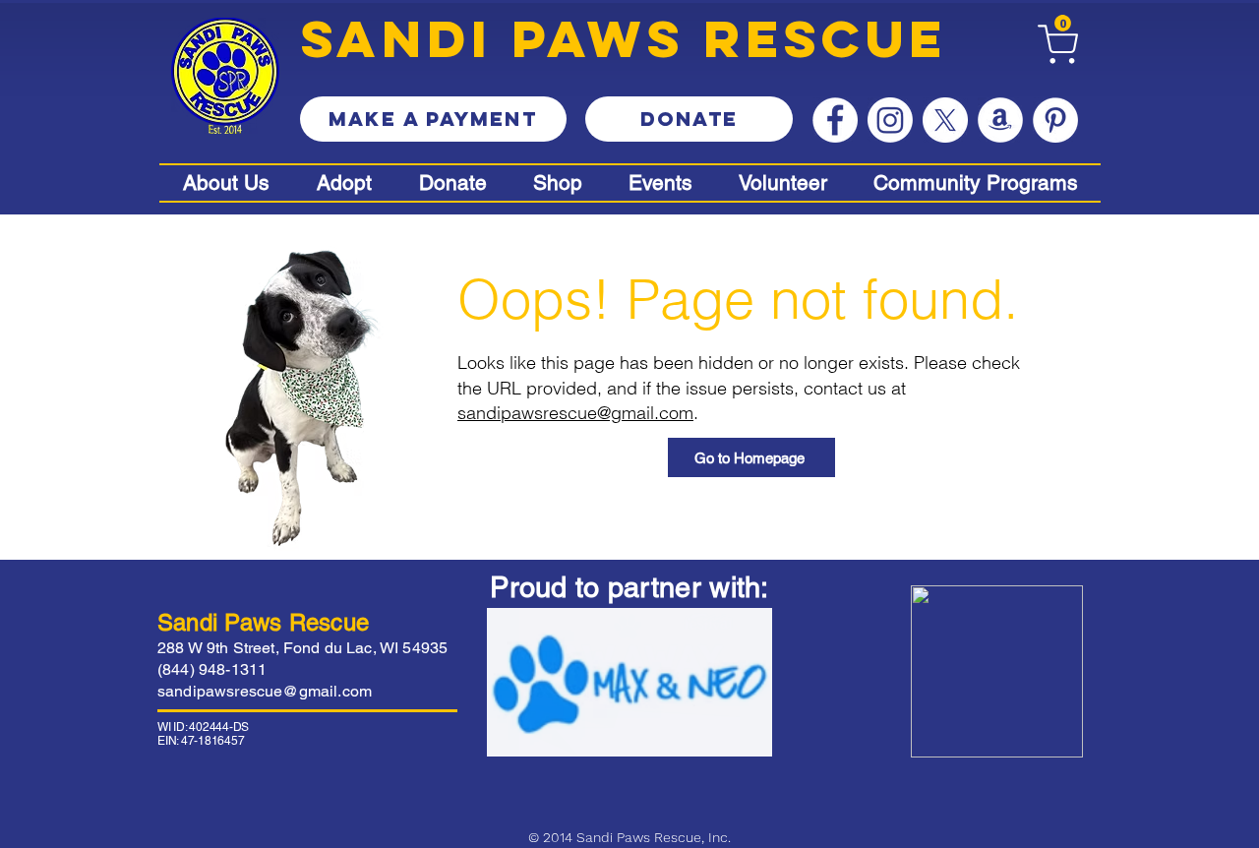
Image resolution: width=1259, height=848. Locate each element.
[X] (945, 120)
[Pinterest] (1055, 120)
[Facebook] (835, 120)
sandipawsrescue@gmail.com (575, 412)
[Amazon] (1000, 120)
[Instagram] (890, 120)
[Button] (561, 183)
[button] (1062, 23)
